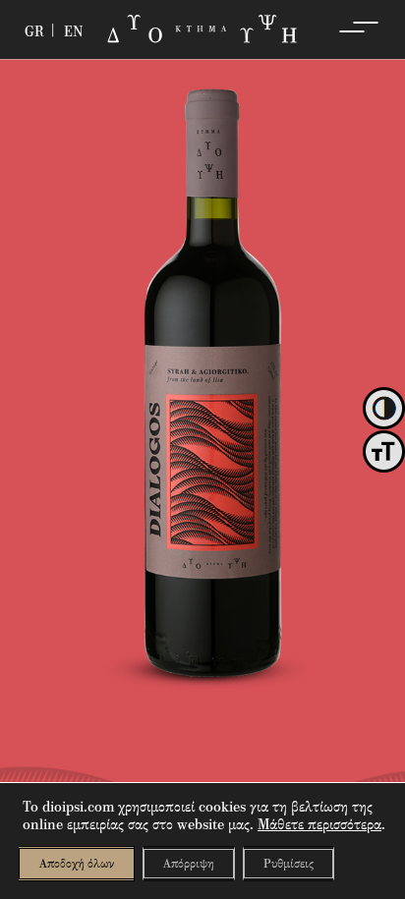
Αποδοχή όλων (76, 863)
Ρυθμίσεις (288, 863)
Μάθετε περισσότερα (319, 824)
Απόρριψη (188, 863)
